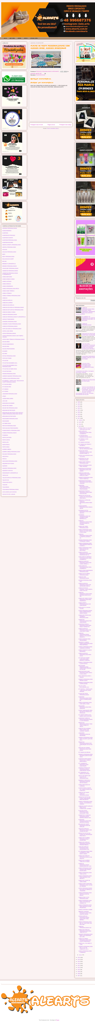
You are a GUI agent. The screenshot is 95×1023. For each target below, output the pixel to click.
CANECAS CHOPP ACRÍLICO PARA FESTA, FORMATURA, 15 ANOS (85, 807)
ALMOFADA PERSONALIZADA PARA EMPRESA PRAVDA (85, 821)
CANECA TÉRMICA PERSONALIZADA (11, 295)
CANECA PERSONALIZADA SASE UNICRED (85, 466)
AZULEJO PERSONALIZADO (9, 252)
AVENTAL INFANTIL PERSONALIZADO (11, 244)
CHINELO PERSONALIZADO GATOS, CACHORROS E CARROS (85, 803)
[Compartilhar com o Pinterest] (66, 71)
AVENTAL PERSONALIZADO (9, 247)
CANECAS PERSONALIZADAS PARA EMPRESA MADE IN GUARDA (85, 522)
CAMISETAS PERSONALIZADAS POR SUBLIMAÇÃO (85, 621)
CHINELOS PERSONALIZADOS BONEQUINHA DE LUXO (85, 865)
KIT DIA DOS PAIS (6, 386)
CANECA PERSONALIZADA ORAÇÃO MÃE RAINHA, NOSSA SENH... (85, 869)
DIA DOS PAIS (5, 346)
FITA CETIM (5, 360)
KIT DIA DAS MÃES (7, 384)
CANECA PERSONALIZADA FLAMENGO (85, 951)
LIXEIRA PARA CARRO (7, 398)
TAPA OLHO (5, 475)
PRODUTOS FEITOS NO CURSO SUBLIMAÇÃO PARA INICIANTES (84, 798)
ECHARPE (4, 351)
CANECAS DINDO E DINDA (8, 312)
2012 (79, 965)
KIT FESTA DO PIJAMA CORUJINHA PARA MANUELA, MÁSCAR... (84, 659)
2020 (79, 412)
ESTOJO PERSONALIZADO (9, 356)
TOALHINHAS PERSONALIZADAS (10, 489)
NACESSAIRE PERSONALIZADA (10, 418)
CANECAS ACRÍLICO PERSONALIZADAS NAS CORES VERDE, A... (85, 562)
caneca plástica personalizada (9, 491)
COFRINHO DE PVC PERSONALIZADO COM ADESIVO (85, 512)
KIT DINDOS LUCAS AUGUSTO (83, 439)
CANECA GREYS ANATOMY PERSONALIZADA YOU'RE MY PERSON (85, 885)
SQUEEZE (4, 465)
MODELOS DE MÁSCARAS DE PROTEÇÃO (88, 380)
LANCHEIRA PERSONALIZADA (9, 393)
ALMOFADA (5, 233)
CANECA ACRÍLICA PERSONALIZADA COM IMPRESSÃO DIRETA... (85, 585)
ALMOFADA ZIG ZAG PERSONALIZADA (84, 459)
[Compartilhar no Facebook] (65, 71)
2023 (79, 406)
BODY (3, 254)
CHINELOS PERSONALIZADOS (9, 326)
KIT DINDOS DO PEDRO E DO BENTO (85, 445)
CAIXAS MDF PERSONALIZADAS (10, 268)
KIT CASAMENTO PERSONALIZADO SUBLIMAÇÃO (83, 764)
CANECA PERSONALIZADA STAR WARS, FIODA (85, 703)
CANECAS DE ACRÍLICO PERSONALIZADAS (13, 307)
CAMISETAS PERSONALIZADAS (10, 270)
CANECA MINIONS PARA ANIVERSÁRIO (84, 639)
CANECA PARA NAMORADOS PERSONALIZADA (86, 571)
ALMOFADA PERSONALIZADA (9, 240)
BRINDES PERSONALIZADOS (9, 266)
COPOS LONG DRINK (7, 331)
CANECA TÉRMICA (7, 293)
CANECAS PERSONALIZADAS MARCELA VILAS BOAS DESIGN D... (85, 635)
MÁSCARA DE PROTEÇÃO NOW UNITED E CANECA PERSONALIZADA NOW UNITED (12, 413)
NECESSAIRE (5, 421)
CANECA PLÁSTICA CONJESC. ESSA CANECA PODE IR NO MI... (85, 589)
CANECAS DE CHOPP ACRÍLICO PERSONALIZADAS (84, 794)
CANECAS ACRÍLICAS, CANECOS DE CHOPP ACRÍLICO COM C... (84, 474)
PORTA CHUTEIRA (6, 437)
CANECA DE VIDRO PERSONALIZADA (83, 527)
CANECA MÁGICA (6, 283)
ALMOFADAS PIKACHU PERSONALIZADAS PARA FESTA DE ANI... (85, 492)
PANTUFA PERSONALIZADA (9, 425)
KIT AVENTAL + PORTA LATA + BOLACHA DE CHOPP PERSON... (85, 690)
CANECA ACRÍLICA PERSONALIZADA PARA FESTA (85, 654)
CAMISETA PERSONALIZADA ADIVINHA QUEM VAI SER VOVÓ (85, 756)
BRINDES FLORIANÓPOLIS (9, 263)
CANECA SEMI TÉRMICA (8, 290)
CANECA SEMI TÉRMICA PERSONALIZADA (84, 462)
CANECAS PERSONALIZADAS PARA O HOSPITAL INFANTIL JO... (85, 536)
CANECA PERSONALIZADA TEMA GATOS (85, 873)
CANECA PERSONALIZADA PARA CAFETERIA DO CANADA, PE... (85, 902)
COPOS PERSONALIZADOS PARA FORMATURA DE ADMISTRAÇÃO (85, 612)
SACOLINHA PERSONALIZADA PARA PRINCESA (85, 707)
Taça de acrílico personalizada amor (84, 686)
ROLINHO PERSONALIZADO (9, 454)
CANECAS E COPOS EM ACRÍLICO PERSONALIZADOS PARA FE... (85, 502)
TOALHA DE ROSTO (7, 482)
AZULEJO (4, 249)
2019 (79, 414)
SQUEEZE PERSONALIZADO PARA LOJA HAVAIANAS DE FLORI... (85, 935)
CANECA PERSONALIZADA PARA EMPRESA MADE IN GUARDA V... (85, 544)
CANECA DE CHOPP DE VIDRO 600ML (84, 881)
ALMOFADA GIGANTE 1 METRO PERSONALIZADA (85, 448)
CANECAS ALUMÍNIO (7, 302)
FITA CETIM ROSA (6, 371)
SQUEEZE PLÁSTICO (7, 470)
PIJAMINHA (5, 435)
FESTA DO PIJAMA (6, 358)
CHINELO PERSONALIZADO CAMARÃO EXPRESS (85, 647)
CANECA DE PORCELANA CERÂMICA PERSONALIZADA (85, 616)
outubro (81, 420)
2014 (79, 961)
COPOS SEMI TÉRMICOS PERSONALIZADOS (13, 339)
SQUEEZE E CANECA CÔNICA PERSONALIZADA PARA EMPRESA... (85, 643)
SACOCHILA (5, 456)
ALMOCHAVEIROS (6, 230)
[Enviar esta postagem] (45, 73)
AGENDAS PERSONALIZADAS (9, 228)
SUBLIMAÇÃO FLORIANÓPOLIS (10, 473)
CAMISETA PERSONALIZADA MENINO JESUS (85, 680)
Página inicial (51, 124)
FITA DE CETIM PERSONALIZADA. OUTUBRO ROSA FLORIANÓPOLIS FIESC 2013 (88, 366)
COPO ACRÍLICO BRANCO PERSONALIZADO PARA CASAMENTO (85, 558)
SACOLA (4, 458)
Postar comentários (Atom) (53, 128)
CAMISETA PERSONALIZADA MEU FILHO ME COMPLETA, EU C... (85, 948)
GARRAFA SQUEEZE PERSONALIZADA (11, 376)
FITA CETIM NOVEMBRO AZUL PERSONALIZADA (9, 366)
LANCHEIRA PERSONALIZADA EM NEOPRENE (84, 734)
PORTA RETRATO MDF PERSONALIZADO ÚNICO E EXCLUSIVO (85, 673)
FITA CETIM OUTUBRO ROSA (9, 369)
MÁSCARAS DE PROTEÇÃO (9, 416)
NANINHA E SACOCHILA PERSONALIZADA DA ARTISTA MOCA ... (84, 781)
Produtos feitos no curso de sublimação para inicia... (85, 428)
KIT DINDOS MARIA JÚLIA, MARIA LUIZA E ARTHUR (85, 715)
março (80, 954)
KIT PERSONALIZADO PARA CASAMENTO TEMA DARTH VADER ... (85, 852)
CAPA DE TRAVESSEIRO (8, 319)
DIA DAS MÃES (6, 341)
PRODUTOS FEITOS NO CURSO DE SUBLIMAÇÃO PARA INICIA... (85, 497)
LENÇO (4, 396)
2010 (79, 969)
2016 (79, 957)
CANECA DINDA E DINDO (8, 279)
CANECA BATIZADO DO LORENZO (84, 785)
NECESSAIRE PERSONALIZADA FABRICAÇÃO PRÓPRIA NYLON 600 (85, 667)
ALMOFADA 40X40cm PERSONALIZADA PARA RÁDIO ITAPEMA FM (85, 625)
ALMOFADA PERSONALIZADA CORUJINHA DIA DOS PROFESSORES (84, 487)
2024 (79, 404)
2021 (79, 410)
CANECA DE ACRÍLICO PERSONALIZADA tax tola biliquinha (85, 857)
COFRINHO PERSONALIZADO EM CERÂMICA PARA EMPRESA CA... (84, 516)
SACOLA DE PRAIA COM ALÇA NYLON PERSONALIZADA (84, 777)
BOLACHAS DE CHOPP (8, 259)
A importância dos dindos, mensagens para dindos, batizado (85, 371)
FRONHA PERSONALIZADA (9, 373)
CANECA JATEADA (6, 281)
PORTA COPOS (6, 439)
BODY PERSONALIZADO (8, 256)
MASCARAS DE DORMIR (8, 403)
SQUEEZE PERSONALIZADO (9, 468)
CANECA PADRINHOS (7, 286)
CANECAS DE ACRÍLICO (8, 305)
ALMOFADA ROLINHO (7, 242)
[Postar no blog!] (62, 71)
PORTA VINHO (5, 447)
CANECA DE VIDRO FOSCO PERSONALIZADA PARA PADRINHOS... (85, 599)
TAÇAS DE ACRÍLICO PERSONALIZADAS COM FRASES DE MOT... (85, 830)
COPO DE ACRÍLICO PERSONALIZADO (11, 328)
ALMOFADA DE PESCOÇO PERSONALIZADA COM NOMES (85, 470)
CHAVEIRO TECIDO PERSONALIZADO (11, 324)
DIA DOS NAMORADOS (8, 344)
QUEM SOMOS (12, 38)
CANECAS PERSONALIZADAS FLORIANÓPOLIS (14, 316)
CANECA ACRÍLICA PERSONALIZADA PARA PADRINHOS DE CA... (85, 553)
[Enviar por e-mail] (61, 71)
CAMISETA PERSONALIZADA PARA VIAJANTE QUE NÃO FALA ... (85, 739)
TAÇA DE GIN (5, 480)
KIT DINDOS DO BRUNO (84, 752)
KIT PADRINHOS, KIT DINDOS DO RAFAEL (84, 773)
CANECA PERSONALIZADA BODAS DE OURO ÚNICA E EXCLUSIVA (85, 531)
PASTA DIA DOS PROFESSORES (10, 428)
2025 (79, 402)
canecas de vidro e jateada (8, 494)
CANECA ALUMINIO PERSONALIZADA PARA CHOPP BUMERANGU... (85, 940)
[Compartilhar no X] (63, 71)
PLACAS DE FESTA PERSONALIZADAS (84, 694)
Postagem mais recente (37, 124)
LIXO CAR (4, 401)
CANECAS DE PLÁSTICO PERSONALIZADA (12, 309)
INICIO (5, 38)
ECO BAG (4, 353)
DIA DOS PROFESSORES (8, 348)
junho (80, 422)
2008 (79, 973)
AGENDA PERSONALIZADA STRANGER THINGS (85, 540)
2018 (79, 416)
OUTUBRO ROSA (6, 423)
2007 (79, 975)
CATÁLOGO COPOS (34, 38)
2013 (79, 963)
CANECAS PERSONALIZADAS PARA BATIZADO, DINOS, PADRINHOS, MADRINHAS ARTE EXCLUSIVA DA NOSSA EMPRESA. (85, 311)
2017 (79, 418)
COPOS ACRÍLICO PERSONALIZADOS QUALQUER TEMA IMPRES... (84, 918)
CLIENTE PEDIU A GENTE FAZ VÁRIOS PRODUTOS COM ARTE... (85, 789)
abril (80, 426)
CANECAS (4, 298)
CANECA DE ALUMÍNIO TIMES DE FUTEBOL (84, 861)
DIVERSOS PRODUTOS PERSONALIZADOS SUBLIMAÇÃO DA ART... (85, 769)
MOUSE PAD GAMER (7, 405)
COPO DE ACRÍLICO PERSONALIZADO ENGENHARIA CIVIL (84, 848)
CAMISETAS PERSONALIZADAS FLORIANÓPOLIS (10, 274)
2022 (79, 408)
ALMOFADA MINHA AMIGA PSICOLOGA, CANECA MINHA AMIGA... (85, 760)
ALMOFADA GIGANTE (7, 237)
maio (80, 424)
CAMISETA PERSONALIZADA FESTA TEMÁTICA (85, 478)
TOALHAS (4, 484)
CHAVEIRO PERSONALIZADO (9, 321)
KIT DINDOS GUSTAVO (84, 442)
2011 (79, 967)
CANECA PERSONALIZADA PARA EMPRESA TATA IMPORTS (85, 877)
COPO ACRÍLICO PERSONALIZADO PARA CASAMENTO (85, 432)
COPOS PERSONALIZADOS (9, 333)
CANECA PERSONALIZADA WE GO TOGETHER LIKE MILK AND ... (85, 923)
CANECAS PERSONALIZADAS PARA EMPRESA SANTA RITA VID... (85, 594)
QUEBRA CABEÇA (6, 449)
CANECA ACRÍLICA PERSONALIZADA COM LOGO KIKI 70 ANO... (85, 630)
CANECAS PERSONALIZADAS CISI (85, 927)
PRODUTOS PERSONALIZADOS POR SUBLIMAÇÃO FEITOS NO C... (85, 743)
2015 (79, 959)
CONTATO (26, 38)
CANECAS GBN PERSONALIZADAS (84, 577)
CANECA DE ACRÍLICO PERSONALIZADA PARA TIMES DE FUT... (85, 931)
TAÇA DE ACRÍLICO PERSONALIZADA (11, 477)
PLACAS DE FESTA (40, 75)
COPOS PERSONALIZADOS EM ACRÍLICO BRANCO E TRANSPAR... (85, 889)
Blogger (57, 1020)
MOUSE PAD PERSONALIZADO (10, 408)
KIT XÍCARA (5, 391)
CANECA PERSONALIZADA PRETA (10, 288)
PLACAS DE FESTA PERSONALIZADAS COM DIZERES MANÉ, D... (85, 452)
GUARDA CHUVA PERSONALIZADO (10, 378)
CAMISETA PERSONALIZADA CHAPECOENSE (85, 683)
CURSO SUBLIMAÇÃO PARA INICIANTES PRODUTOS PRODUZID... (85, 711)
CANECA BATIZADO (7, 276)
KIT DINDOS (5, 389)
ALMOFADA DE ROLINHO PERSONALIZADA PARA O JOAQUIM (85, 482)
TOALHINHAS (5, 487)
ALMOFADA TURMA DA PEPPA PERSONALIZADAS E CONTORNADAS (85, 719)
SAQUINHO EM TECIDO (8, 463)
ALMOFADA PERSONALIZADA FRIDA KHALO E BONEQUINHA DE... (85, 698)
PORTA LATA (5, 442)
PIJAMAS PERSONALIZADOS (9, 432)
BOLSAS (4, 261)
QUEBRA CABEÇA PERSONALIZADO (11, 451)
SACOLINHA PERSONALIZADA (9, 461)
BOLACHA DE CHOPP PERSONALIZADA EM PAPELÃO (84, 825)
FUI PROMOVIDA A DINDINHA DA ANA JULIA (85, 436)
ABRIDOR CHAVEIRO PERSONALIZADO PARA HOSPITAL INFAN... (85, 913)
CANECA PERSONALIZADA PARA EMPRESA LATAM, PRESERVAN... (85, 906)
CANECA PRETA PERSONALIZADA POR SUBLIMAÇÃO (85, 604)
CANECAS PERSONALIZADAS (9, 314)
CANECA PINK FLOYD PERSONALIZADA (84, 898)
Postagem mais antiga (65, 124)
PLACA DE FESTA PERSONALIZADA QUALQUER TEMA (84, 812)
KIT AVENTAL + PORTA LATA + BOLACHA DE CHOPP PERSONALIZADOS (13, 381)
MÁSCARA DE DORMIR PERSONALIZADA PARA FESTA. (85, 749)
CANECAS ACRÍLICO (7, 300)
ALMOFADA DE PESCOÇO (8, 235)
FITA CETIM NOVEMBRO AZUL (9, 363)
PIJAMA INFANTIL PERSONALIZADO (11, 430)
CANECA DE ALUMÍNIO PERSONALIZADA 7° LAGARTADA (84, 839)
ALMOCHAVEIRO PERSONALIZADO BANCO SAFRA (85, 507)
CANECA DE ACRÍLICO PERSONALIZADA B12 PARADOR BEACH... (84, 843)
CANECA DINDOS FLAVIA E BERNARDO (85, 650)
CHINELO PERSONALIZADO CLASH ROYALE (85, 663)
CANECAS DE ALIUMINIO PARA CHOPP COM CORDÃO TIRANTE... (85, 730)
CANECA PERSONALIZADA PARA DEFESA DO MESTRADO (85, 549)
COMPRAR (19, 38)
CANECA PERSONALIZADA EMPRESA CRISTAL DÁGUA (85, 894)
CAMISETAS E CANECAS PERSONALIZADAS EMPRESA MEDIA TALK (85, 816)
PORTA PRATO (6, 444)
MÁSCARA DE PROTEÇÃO (8, 410)
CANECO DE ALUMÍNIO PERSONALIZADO (84, 574)
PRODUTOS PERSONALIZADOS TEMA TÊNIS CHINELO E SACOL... (85, 724)
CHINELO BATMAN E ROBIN (85, 909)
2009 (79, 971)
